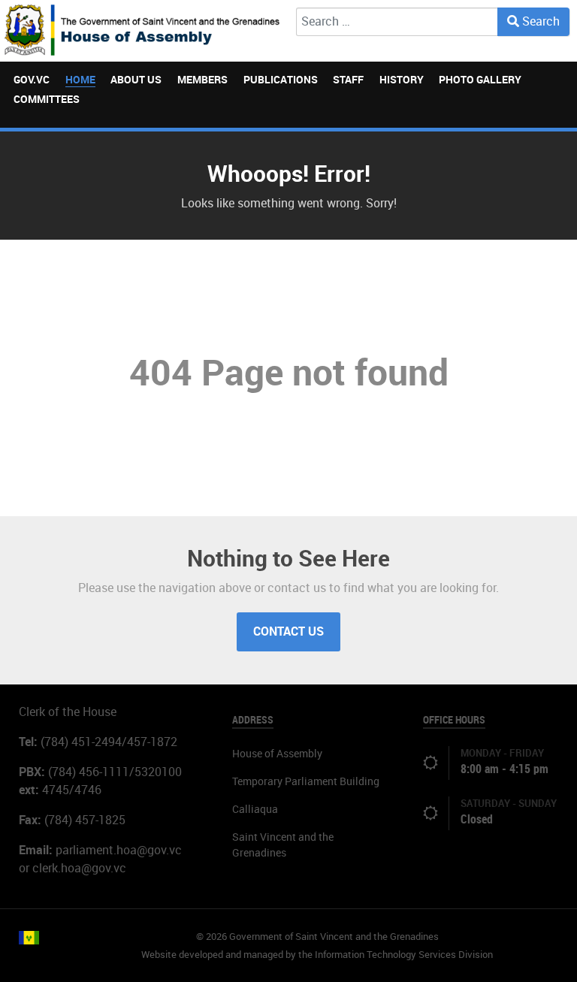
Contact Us (288, 631)
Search (539, 21)
